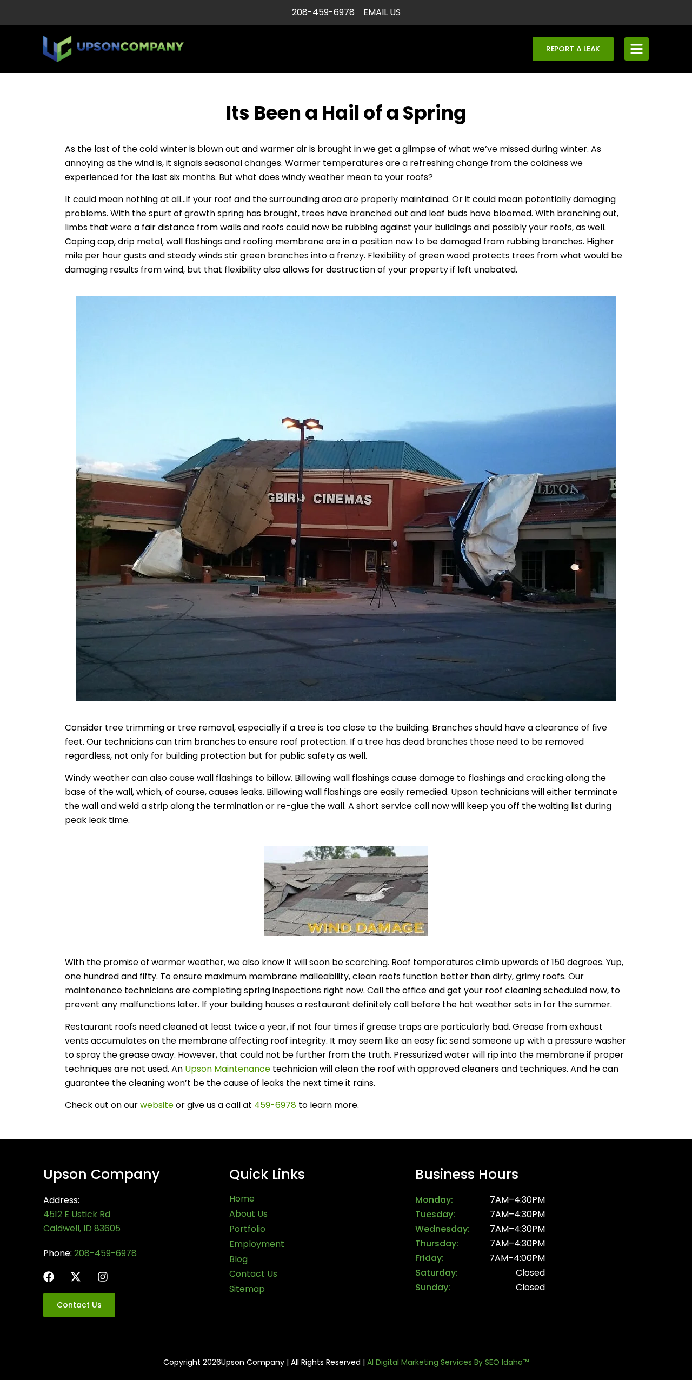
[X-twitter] (75, 1276)
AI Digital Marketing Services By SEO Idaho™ (448, 1362)
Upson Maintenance (227, 1069)
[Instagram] (102, 1276)
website (157, 1105)
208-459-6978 (105, 1253)
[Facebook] (48, 1276)
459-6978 (275, 1105)
